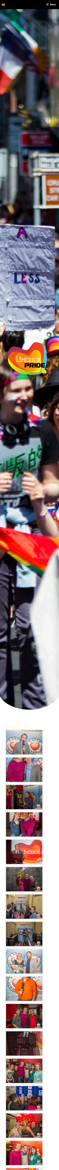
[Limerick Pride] (3, 5)
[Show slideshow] (15, 726)
